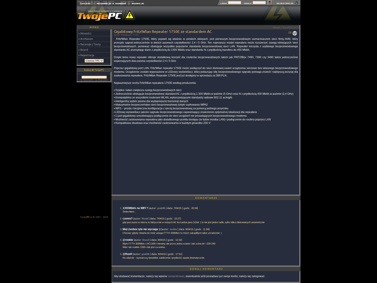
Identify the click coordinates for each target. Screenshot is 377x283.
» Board (83, 49)
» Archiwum (85, 38)
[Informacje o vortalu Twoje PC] (109, 4)
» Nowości (84, 33)
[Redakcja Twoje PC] (136, 4)
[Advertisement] (221, 15)
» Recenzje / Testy (89, 44)
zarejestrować (176, 276)
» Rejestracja (86, 55)
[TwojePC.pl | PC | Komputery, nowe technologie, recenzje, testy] (84, 4)
